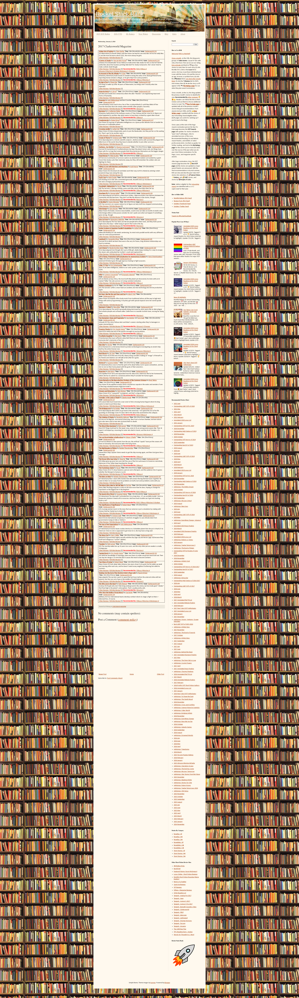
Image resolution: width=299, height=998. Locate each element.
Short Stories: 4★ (180, 853)
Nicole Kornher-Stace (116, 248)
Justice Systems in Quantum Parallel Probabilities (115, 228)
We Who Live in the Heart (107, 584)
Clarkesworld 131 (151, 51)
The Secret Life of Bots (106, 494)
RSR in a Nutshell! (184, 54)
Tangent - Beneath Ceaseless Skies (185, 907)
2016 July (177, 738)
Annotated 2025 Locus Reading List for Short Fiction (190, 228)
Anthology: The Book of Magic (184, 548)
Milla (100, 275)
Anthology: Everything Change (184, 719)
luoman (153, 983)
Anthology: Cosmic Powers (183, 663)
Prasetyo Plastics (104, 329)
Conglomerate (104, 120)
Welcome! (175, 54)
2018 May (177, 592)
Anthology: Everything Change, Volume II (187, 520)
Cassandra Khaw (113, 239)
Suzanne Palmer (122, 494)
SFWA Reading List (180, 893)
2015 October (178, 797)
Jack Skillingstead (113, 100)
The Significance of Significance (109, 505)
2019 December (179, 479)
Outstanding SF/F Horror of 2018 (185, 492)
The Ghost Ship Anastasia (107, 426)
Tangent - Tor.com (179, 923)
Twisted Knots (104, 553)
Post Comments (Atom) (115, 678)
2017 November (179, 630)
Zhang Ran (113, 82)
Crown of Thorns (104, 138)
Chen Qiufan (120, 51)
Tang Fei (122, 459)
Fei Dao (128, 485)
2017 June (177, 649)
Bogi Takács (153, 380)
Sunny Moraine (114, 202)
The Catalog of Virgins (106, 417)
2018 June (177, 589)
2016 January (178, 760)
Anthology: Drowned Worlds (183, 735)
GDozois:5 (102, 71)
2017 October (178, 635)
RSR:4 (138, 69)
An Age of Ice (103, 82)
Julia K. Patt (132, 294)
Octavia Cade (117, 138)
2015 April (177, 813)
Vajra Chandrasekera (155, 257)
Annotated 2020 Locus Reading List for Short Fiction (190, 381)
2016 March (178, 752)
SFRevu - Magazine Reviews (183, 890)
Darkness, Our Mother (106, 147)
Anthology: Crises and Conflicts (184, 705)
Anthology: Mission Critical (183, 501)
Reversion (102, 371)
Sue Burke (129, 593)
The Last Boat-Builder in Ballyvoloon (111, 437)
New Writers (143, 34)
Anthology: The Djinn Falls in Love (185, 660)
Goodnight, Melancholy (107, 186)
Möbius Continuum (105, 285)
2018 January (178, 614)
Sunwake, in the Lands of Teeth (109, 398)
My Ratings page (189, 86)
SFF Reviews (178, 887)
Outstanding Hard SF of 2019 (183, 445)
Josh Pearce (134, 167)
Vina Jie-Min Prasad (119, 61)
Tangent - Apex (178, 898)
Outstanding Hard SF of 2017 (183, 569)
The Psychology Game (106, 468)
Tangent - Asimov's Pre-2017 (183, 904)
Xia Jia (119, 186)
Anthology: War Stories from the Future (187, 774)
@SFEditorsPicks (179, 866)
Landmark (102, 239)
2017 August (178, 644)
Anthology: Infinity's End (182, 561)
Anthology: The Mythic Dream (184, 487)
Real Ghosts (103, 353)
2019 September (179, 498)
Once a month (176, 58)
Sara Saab (141, 318)
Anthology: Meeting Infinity (183, 780)
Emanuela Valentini (128, 275)
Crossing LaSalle (104, 129)
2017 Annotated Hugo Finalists (184, 669)
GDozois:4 (139, 217)
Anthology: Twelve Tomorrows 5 (184, 545)
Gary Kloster (113, 209)
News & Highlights (180, 297)
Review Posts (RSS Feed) (182, 201)
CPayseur (132, 71)
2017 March (178, 677)
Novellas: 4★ (178, 837)
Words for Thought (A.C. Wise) (184, 935)
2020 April (177, 462)
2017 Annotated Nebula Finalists (184, 603)
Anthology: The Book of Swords (184, 633)
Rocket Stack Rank (120, 14)
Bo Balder (116, 408)
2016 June (177, 741)
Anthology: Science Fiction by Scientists (187, 708)
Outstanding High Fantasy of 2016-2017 (187, 581)
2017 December (179, 617)
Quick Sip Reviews (180, 885)
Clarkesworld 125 (109, 102)
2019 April (177, 523)
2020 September (179, 442)
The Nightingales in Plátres (108, 448)
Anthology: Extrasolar (181, 578)
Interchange (103, 209)
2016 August (178, 733)
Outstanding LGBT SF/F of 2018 (184, 515)
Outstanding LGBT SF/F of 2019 (184, 456)
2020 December (179, 429)
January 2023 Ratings (190, 263)
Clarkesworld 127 (147, 120)
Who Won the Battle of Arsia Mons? (111, 593)
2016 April (177, 746)
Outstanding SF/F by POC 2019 (184, 426)
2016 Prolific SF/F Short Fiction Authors (186, 685)
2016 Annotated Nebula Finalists (184, 680)
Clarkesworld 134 (146, 156)
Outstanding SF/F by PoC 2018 (184, 476)
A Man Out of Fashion (106, 51)
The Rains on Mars (105, 477)
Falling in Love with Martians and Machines (113, 167)
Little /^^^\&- (103, 265)
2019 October (178, 490)
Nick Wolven (121, 391)
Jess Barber (130, 318)
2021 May (177, 409)
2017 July (177, 647)
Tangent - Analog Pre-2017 (182, 896)
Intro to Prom (103, 220)
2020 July (177, 451)
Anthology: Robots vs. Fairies (183, 540)
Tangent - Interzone (180, 915)
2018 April (177, 594)
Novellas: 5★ (178, 840)
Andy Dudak (112, 177)
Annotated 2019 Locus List (182, 470)
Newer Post (102, 674)
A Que (123, 74)
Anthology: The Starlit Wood (183, 699)
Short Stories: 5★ (180, 856)
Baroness (102, 111)
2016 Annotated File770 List (183, 674)
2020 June (177, 454)
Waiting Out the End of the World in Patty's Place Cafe (117, 573)
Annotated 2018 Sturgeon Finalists (185, 531)
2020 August (178, 448)
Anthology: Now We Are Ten (183, 721)
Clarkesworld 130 (144, 82)
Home (132, 674)
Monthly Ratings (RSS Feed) (183, 198)
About (182, 34)
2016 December (179, 702)
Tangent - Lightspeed (181, 918)
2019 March (178, 529)
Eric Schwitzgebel (116, 265)
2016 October (178, 724)
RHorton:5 (109, 71)
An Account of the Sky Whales (109, 74)
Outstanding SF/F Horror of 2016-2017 (186, 567)
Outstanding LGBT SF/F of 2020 (184, 406)
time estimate (176, 65)
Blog (166, 34)
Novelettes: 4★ (179, 845)
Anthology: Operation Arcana (183, 766)
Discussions (156, 34)
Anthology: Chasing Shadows (183, 671)
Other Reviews (104, 58)
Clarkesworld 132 (144, 92)
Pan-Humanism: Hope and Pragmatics (111, 318)
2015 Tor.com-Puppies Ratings (183, 755)
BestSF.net (177, 869)
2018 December (179, 556)
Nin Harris (118, 336)
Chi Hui (109, 345)
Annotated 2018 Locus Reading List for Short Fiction (190, 346)
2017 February (178, 683)
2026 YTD (118, 34)
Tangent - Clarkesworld (181, 910)
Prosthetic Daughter (106, 336)
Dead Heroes (103, 156)
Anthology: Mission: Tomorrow (184, 771)
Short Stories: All (179, 851)
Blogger (167, 983)
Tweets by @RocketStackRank (181, 216)
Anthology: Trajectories (181, 749)
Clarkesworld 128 (147, 111)
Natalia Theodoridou (126, 448)
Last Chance (103, 248)
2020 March (178, 465)
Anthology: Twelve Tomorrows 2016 (186, 788)
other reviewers (193, 97)
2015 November (179, 794)
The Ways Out (104, 535)
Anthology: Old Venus (181, 791)
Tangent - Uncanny (180, 926)
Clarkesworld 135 (147, 129)
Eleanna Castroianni (123, 147)
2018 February (178, 606)
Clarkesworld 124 (153, 61)
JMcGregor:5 (124, 71)
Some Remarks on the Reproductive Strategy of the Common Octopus (122, 380)
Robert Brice (115, 120)
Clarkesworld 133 (151, 220)
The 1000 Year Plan (180, 929)
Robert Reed (127, 505)
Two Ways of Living (105, 562)
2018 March (178, 597)
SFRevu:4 (144, 69)
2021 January (178, 423)
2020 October (178, 437)
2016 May (177, 744)
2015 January (178, 822)
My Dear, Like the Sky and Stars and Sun (112, 294)
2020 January (178, 473)
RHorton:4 (146, 80)
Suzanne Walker (112, 363)
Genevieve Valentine (117, 220)
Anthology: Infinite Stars (182, 627)
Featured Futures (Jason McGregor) (185, 871)
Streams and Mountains (107, 391)
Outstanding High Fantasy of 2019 (185, 431)
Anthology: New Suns (181, 506)
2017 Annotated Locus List (182, 611)
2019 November (179, 484)
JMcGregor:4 (140, 254)
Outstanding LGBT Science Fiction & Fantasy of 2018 (191, 246)
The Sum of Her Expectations (108, 524)
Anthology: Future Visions (182, 785)
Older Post (160, 674)
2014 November (179, 824)
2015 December (179, 777)
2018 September (179, 572)
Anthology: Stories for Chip (183, 783)
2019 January (178, 542)
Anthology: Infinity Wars (182, 638)
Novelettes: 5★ (179, 848)
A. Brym (114, 92)
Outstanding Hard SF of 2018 (183, 495)
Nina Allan (117, 307)
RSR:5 (138, 502)
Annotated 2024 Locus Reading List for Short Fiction (190, 281)
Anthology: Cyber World (182, 710)
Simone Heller (114, 193)
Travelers (102, 544)
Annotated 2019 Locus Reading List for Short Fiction (190, 330)
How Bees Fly (103, 193)
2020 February (178, 467)
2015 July (177, 805)
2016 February (178, 758)
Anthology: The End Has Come (184, 769)
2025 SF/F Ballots (103, 34)
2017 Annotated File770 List (183, 600)
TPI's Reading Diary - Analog (183, 932)
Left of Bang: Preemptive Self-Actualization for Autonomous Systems (122, 257)
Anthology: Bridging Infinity (183, 713)
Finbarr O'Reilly (131, 437)
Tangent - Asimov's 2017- (182, 901)
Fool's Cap (102, 177)
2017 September (179, 641)
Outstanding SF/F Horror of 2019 (185, 440)
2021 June (177, 404)
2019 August (178, 504)
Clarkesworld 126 (149, 138)
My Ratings (130, 34)
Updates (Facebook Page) (182, 204)
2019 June (177, 512)
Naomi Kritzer (142, 573)
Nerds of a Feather (180, 882)
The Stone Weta (104, 516)
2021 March (178, 415)
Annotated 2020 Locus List (182, 420)
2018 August (178, 575)
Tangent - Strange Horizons (183, 921)
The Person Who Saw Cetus (108, 459)
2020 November (179, 434)
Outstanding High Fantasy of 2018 (185, 481)
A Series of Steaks (105, 61)
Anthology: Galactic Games (183, 727)
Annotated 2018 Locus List (182, 537)
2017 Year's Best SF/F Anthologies (190, 364)
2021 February (178, 417)
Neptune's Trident (105, 307)
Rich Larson (122, 426)
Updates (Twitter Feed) (181, 206)
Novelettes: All (178, 842)
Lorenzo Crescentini (111, 275)
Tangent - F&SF (179, 912)
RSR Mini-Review (114, 58)
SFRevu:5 (139, 184)
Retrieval (102, 363)
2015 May (177, 810)
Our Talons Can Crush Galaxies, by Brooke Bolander (190, 312)
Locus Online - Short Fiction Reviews (186, 874)
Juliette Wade (126, 398)
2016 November (179, 716)
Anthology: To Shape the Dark (183, 696)
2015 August (178, 802)
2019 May (177, 517)
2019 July (177, 509)
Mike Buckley (114, 156)
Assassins (102, 100)
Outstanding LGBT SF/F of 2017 (184, 586)
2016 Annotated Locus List (182, 688)
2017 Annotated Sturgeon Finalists (185, 655)
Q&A (174, 34)
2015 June (177, 808)
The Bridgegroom (105, 408)
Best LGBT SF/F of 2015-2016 (183, 624)
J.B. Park (112, 353)
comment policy (127, 619)
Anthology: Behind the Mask (183, 652)
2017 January (178, 691)
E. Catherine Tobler (114, 111)
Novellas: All (178, 834)
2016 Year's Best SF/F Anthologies (185, 694)
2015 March (178, 816)
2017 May (177, 658)
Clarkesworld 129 (152, 74)
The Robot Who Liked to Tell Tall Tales (111, 485)
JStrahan (116, 71)
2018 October (178, 564)
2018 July (177, 583)
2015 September (179, 799)
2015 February (178, 819)
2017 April (177, 666)
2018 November (179, 558)
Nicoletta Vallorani (122, 417)
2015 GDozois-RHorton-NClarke (184, 763)
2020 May (177, 459)
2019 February (178, 534)
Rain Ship (102, 345)
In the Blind (102, 202)
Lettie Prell (115, 129)
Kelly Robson (123, 584)
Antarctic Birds (104, 92)
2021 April (177, 412)
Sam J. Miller (115, 535)
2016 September (179, 730)
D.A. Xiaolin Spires (119, 329)
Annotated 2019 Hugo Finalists (184, 526)
